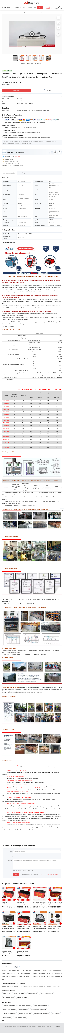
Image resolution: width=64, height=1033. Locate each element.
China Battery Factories (9, 1005)
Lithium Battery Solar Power (38, 1009)
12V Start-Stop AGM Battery (54, 976)
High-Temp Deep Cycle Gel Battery (24, 970)
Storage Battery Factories (40, 1005)
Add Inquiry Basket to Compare (32, 63)
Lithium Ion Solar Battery (9, 1013)
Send (16, 874)
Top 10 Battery (56, 1013)
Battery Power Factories (9, 1009)
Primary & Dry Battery (18, 993)
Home (3, 12)
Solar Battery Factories (24, 1005)
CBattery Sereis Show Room (9, 970)
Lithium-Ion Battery (22, 997)
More (3, 1020)
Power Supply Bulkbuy (20, 1017)
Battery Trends (7, 1017)
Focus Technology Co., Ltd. (21, 1026)
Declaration (49, 1026)
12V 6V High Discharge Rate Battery (9, 973)
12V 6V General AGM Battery (24, 973)
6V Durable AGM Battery (23, 976)
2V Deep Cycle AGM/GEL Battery (54, 973)
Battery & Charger (32, 993)
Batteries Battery (23, 1009)
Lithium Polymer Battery (47, 993)
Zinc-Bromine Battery (8, 997)
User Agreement (41, 1026)
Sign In (4, 165)
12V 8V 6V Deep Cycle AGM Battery (9, 976)
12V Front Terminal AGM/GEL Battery (39, 973)
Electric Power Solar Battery (41, 1013)
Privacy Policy (57, 1026)
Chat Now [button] (49, 90)
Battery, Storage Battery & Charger (25, 12)
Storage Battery (38, 12)
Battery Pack (6, 993)
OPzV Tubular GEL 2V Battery (39, 970)
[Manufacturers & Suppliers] (32, 2)
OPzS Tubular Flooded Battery (54, 970)
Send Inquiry (16, 90)
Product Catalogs (25, 967)
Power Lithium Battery (25, 1013)
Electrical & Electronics (11, 12)
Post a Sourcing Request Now (49, 874)
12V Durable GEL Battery (38, 976)
